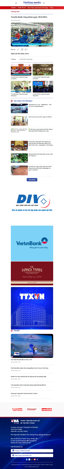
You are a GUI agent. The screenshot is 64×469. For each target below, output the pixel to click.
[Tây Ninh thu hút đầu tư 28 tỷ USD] (32, 346)
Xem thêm (32, 180)
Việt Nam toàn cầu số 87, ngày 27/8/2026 (40, 117)
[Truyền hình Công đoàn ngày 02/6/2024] (21, 86)
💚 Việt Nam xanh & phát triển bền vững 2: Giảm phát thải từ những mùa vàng (40, 130)
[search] (48, 3)
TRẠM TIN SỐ (22, 7)
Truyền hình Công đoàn (25, 59)
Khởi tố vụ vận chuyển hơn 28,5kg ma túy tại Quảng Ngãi (28, 376)
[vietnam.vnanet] (32, 409)
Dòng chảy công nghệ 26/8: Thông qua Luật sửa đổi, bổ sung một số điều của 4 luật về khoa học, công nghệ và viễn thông (40, 143)
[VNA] (27, 460)
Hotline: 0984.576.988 (22, 451)
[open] (16, 3)
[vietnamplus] (17, 409)
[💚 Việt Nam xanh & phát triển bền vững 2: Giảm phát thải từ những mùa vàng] (19, 133)
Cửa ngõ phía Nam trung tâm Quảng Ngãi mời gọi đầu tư (28, 385)
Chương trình (15, 11)
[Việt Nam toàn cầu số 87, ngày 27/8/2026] (19, 121)
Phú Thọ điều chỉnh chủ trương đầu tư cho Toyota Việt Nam (29, 368)
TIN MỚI (13, 7)
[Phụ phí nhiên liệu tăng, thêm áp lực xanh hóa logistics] (19, 158)
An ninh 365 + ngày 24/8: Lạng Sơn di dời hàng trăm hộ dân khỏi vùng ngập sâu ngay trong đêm (40, 168)
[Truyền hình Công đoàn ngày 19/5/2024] (21, 70)
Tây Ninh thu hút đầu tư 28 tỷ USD (21, 359)
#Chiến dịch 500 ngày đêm (48, 7)
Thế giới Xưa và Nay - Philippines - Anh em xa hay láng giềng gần (39, 105)
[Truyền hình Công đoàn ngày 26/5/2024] (43, 70)
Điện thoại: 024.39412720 (23, 455)
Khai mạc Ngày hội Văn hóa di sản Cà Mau (24, 393)
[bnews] (46, 409)
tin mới (17, 331)
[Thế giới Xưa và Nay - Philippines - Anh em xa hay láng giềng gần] (19, 108)
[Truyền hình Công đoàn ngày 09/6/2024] (43, 86)
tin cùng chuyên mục (23, 101)
